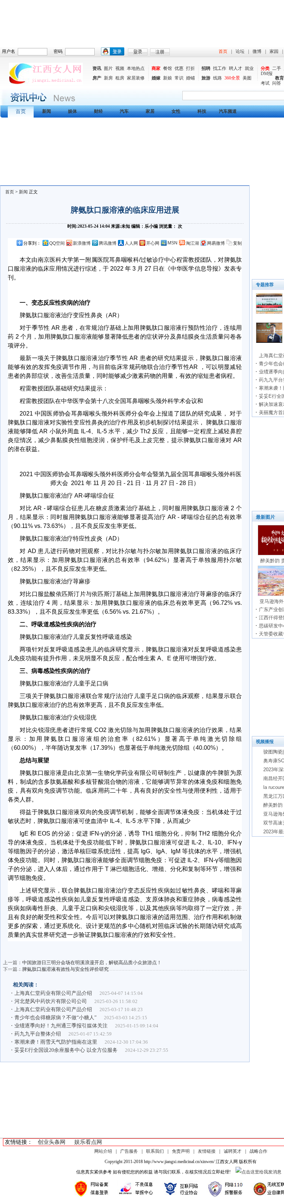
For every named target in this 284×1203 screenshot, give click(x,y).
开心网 (152, 243)
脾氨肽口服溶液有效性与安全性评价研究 (65, 969)
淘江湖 (192, 243)
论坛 (240, 51)
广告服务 (129, 1151)
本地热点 (136, 68)
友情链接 (207, 1151)
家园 (274, 51)
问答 (276, 83)
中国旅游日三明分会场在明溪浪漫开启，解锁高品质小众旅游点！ (92, 962)
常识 (179, 78)
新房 (108, 78)
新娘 (167, 78)
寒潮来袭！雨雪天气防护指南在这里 (55, 1042)
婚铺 (190, 78)
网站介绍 (103, 1151)
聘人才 (235, 68)
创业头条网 (51, 1142)
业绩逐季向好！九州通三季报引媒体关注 (61, 1026)
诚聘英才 (232, 1151)
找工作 (219, 68)
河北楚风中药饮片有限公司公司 (50, 1001)
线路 (217, 78)
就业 (249, 68)
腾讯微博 (107, 243)
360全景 (232, 78)
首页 (223, 51)
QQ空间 (57, 243)
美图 (247, 78)
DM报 (267, 73)
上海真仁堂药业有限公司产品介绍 (53, 993)
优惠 (179, 68)
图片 (108, 68)
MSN (173, 242)
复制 (237, 243)
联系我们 (155, 1151)
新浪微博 (82, 243)
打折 (190, 68)
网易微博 (216, 243)
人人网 (131, 243)
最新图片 (265, 517)
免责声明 (181, 1151)
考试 (265, 83)
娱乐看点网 (88, 1142)
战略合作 (258, 1151)
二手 (276, 68)
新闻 (23, 191)
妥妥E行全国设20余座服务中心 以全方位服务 (66, 1050)
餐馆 (167, 68)
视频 (119, 68)
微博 (257, 51)
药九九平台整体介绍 (37, 1034)
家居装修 (136, 78)
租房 (119, 78)
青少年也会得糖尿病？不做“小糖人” (55, 1017)
